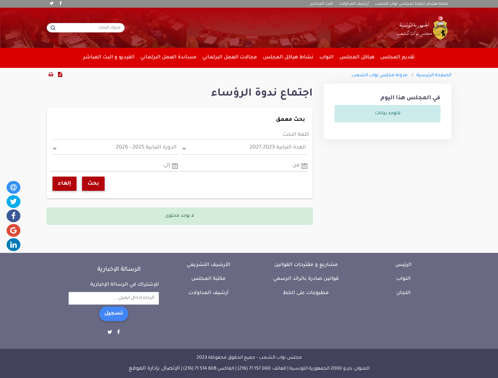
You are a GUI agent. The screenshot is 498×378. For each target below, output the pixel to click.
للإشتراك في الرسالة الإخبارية (124, 285)
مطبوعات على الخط (306, 293)
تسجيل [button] (113, 314)
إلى (166, 166)
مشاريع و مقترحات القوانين (306, 265)
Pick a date (304, 166)
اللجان (403, 293)
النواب (403, 279)
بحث (93, 184)
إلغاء (64, 184)
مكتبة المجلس (208, 279)
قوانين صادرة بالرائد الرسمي (306, 279)
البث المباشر (321, 4)
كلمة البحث (296, 135)
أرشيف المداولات (354, 4)
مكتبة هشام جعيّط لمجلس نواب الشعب (411, 4)
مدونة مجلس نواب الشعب (379, 75)
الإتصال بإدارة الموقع (154, 369)
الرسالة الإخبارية (119, 269)
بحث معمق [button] (290, 120)
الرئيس (403, 265)
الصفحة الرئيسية (433, 75)
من (296, 166)
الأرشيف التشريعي (208, 265)
